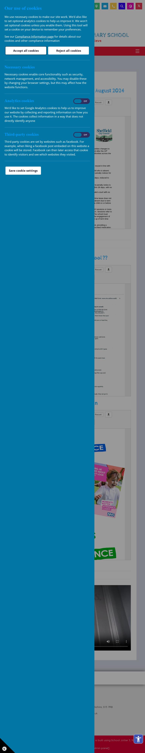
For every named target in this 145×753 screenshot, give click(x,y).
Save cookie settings (23, 170)
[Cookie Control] (7, 745)
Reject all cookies (68, 50)
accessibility (138, 739)
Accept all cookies (26, 50)
